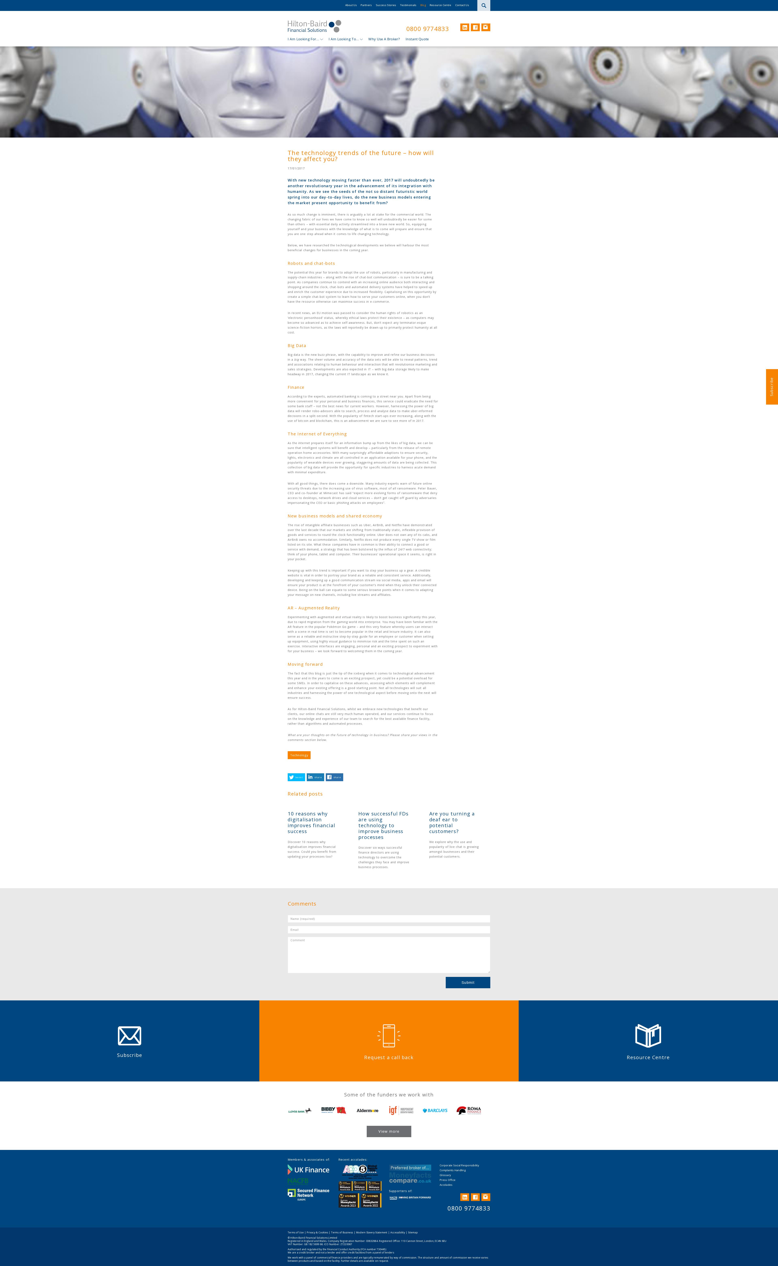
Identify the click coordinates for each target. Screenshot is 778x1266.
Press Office (447, 1180)
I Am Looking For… (303, 39)
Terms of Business (342, 1232)
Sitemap (413, 1232)
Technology (299, 755)
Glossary (445, 1175)
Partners (366, 5)
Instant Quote (417, 39)
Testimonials (408, 5)
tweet (299, 777)
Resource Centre (440, 5)
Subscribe (771, 386)
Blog (423, 5)
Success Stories (386, 5)
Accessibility (397, 1232)
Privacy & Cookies (317, 1232)
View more (388, 1131)
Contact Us (462, 5)
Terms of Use (296, 1232)
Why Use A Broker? (384, 39)
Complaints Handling (453, 1170)
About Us (351, 5)
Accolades (446, 1185)
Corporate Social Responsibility (459, 1165)
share (318, 777)
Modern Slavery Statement (371, 1232)
